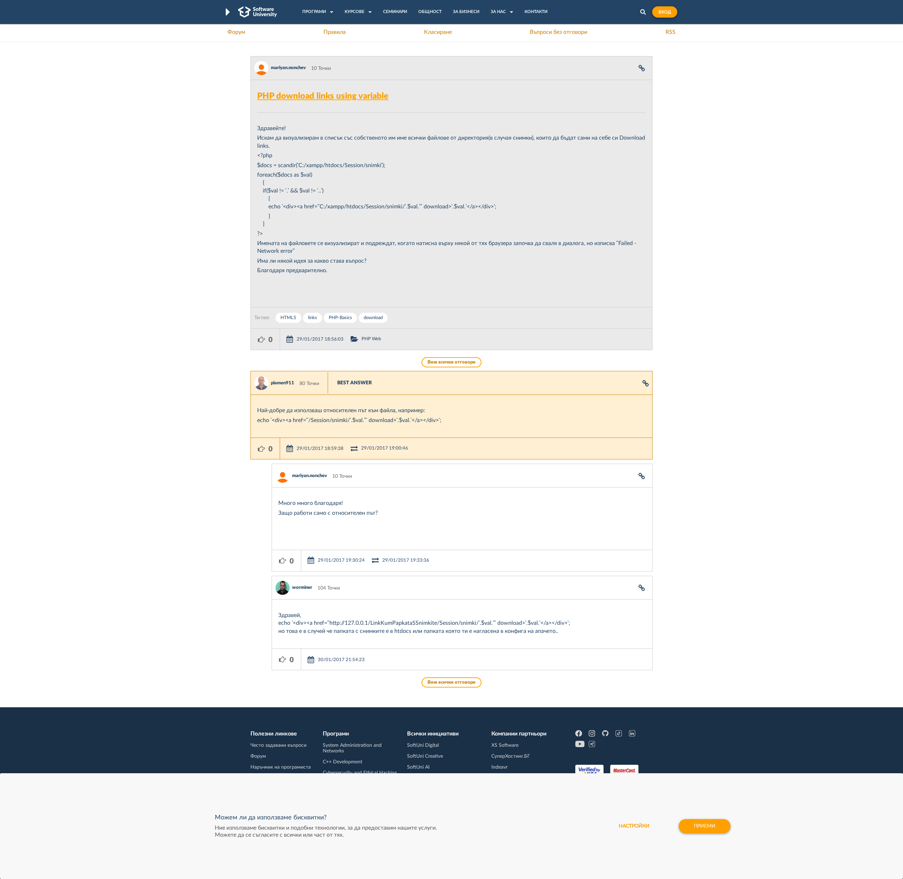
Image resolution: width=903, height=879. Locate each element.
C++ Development (342, 761)
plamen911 (282, 383)
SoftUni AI (418, 767)
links (312, 318)
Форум (236, 32)
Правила (334, 32)
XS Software (505, 745)
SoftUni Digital (423, 745)
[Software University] (257, 12)
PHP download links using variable (322, 96)
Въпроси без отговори (558, 32)
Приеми (704, 826)
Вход (665, 12)
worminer (302, 587)
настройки (634, 826)
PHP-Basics (340, 318)
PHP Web (371, 339)
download (373, 318)
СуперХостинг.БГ (510, 756)
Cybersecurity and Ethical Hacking (360, 772)
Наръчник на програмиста (280, 767)
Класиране (438, 32)
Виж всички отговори (451, 362)
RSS (670, 32)
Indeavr (499, 767)
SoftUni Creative (425, 756)
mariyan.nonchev (288, 68)
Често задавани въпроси (278, 745)
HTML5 (288, 318)
